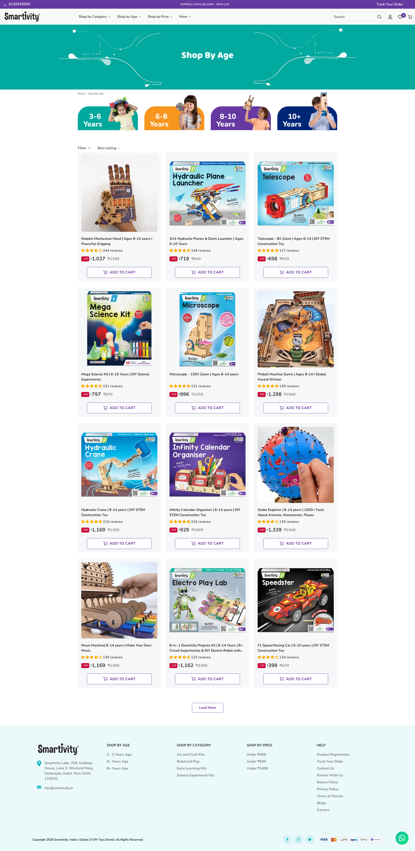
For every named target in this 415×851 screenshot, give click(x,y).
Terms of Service (330, 796)
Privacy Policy (327, 789)
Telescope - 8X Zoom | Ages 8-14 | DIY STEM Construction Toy (294, 241)
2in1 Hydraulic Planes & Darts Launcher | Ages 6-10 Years (206, 241)
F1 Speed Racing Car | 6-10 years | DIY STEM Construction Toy (293, 648)
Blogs (321, 803)
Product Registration (333, 754)
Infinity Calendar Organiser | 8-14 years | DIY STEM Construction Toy (204, 512)
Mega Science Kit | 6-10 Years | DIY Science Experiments (115, 377)
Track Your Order (330, 761)
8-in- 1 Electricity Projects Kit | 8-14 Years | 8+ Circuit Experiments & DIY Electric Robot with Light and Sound (206, 648)
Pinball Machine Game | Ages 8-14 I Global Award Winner (292, 377)
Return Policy (327, 782)
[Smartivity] (22, 17)
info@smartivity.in (59, 788)
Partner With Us (330, 775)
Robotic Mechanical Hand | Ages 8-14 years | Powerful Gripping (116, 241)
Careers (323, 810)
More (183, 16)
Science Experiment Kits (196, 775)
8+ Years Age (117, 768)
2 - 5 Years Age (119, 754)
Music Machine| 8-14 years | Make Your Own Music (116, 648)
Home (81, 93)
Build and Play (188, 761)
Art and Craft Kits (191, 754)
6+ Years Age (117, 761)
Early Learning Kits (192, 768)
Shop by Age (127, 16)
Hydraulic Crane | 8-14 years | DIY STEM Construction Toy (113, 512)
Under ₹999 (256, 761)
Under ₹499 (256, 754)
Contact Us (325, 768)
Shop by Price (158, 16)
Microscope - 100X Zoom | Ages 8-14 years (204, 374)
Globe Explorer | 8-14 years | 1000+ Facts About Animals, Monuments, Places (291, 512)
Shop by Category (92, 16)
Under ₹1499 (257, 768)
